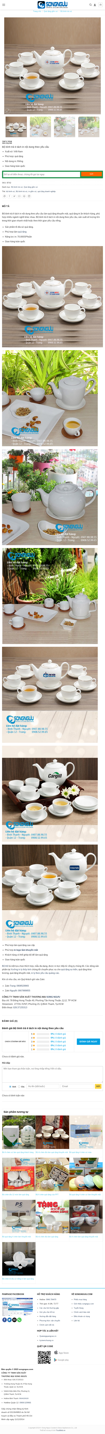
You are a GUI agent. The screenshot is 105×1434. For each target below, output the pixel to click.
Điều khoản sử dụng (82, 1316)
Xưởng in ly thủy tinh (21, 969)
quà (20, 232)
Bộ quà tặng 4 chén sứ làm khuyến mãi (85, 1195)
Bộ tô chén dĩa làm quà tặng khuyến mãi (52, 1152)
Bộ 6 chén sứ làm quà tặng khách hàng (17, 1152)
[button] (3, 4)
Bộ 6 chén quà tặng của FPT (47, 1195)
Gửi (98, 1086)
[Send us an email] (14, 1320)
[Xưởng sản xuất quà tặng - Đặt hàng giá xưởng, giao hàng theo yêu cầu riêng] (52, 5)
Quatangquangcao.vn (48, 1336)
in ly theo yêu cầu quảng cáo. (45, 973)
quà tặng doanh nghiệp (47, 191)
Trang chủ (37, 11)
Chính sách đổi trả (47, 1325)
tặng (24, 232)
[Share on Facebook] (9, 196)
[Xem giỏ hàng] (100, 5)
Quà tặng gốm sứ (51, 11)
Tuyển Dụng (78, 1308)
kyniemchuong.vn (46, 1340)
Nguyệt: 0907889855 (20, 990)
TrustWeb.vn (60, 1430)
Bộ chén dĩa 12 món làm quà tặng (15, 1195)
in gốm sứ (32, 191)
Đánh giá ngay (88, 1041)
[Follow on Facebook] (4, 1320)
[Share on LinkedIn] (29, 196)
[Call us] (19, 1320)
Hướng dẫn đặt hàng (48, 1316)
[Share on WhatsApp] (4, 196)
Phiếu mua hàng (80, 1299)
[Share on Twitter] (14, 196)
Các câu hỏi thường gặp (49, 1308)
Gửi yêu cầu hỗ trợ (47, 1312)
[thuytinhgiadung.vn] (7, 142)
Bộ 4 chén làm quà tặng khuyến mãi (83, 1237)
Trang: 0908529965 (19, 986)
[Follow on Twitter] (9, 1320)
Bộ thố (5, 966)
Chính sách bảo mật (82, 1312)
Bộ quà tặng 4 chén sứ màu (80, 1152)
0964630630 (24, 1398)
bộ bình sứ (10, 191)
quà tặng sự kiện (69, 969)
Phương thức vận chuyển (50, 1321)
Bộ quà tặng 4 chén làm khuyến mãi (16, 1237)
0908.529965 (25, 1402)
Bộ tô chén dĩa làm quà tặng (47, 1237)
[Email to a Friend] (19, 196)
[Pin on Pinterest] (24, 196)
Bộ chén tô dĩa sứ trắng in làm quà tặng (18, 1279)
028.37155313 (20, 1007)
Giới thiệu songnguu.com (84, 1304)
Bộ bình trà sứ (66, 11)
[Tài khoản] (95, 5)
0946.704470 (51, 1299)
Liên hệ (77, 1321)
